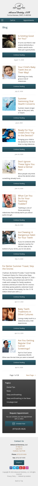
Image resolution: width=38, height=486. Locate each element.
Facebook (11, 467)
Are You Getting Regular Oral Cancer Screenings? (26, 344)
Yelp (24, 467)
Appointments (28, 20)
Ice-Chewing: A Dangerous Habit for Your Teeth (26, 235)
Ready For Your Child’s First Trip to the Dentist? (26, 133)
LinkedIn (17, 467)
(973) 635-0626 (21, 454)
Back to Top (19, 481)
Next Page (30, 375)
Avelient (28, 476)
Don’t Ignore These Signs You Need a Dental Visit (26, 165)
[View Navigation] (3, 20)
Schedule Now (20, 424)
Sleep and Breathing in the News (19, 398)
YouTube (20, 467)
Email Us (19, 462)
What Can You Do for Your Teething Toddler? (25, 199)
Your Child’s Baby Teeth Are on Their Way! (26, 70)
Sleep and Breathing (14, 395)
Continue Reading (19, 55)
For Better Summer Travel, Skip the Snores (18, 267)
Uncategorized (12, 402)
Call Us (12, 20)
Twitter (14, 467)
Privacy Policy (11, 476)
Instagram (27, 467)
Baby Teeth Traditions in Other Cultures (25, 311)
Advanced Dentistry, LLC (22, 472)
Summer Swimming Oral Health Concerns (26, 101)
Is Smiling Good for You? (26, 37)
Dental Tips (11, 387)
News (9, 391)
